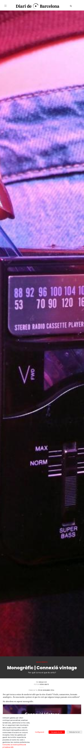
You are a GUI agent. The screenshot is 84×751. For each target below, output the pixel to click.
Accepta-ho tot (56, 732)
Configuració (39, 732)
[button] (5, 6)
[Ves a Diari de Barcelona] (35, 6)
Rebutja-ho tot (74, 732)
